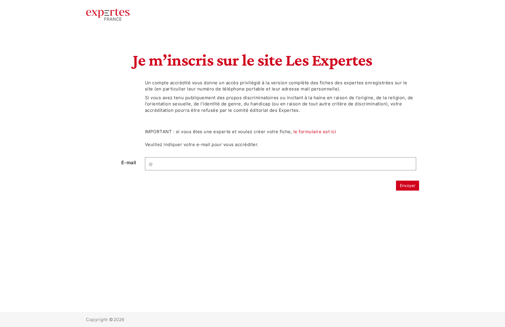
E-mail (128, 162)
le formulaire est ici (314, 131)
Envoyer (407, 185)
